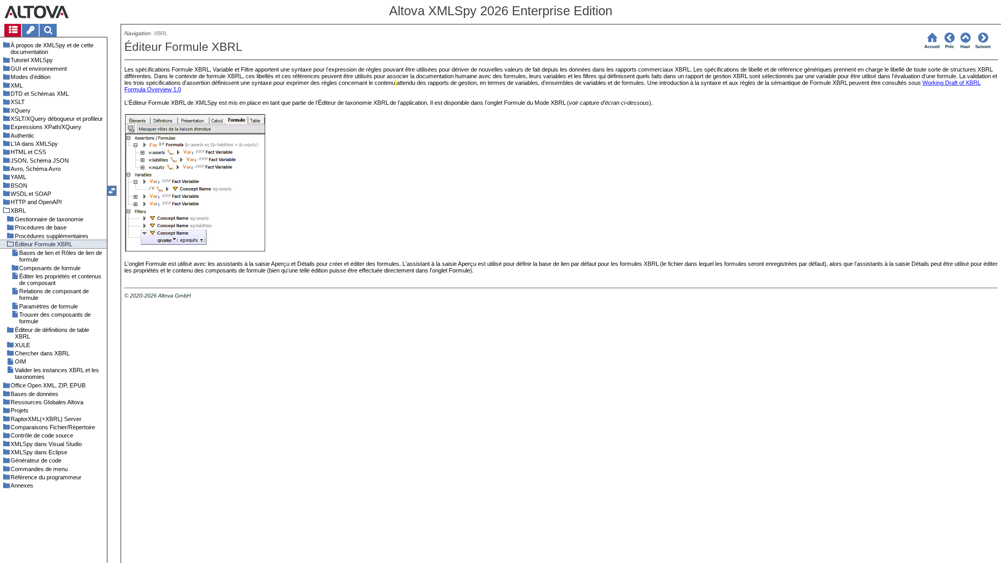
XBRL (161, 33)
